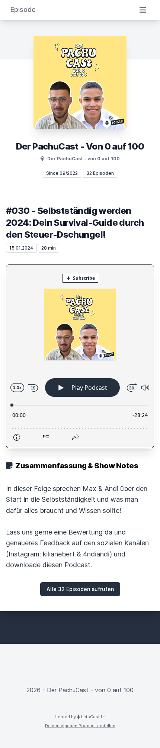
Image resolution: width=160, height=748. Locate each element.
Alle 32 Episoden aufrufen (80, 589)
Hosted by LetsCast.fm (80, 716)
